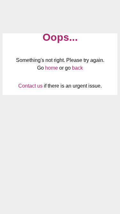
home (51, 68)
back (77, 68)
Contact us (30, 86)
